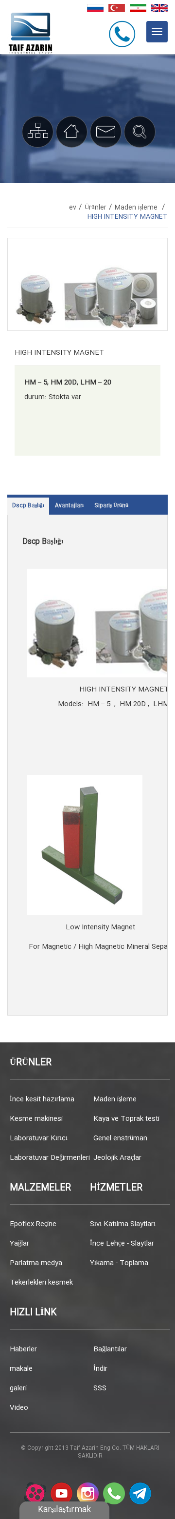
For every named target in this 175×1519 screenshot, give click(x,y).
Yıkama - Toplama (119, 1263)
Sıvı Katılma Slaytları (123, 1224)
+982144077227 (124, 33)
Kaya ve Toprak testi (126, 1119)
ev (72, 207)
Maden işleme (115, 1099)
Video (19, 1408)
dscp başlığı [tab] (28, 505)
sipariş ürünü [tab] (111, 505)
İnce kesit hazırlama (42, 1099)
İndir (100, 1369)
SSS (99, 1388)
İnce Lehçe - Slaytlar (122, 1244)
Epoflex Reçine (33, 1224)
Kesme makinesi (36, 1119)
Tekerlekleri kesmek (41, 1282)
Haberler (23, 1349)
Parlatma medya (36, 1263)
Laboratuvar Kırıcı (39, 1138)
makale (21, 1369)
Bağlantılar (110, 1349)
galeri (18, 1388)
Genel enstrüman (120, 1138)
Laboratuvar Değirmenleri (48, 1158)
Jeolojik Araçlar (117, 1158)
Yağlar (19, 1244)
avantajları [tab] (69, 505)
